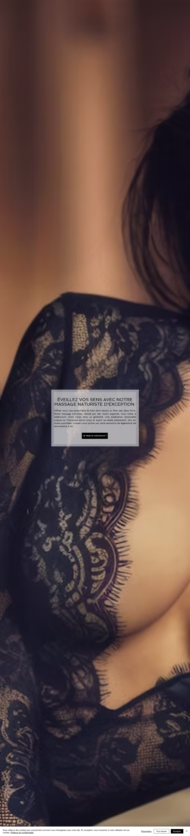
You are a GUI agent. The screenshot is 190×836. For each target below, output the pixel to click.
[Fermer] (186, 831)
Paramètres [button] (146, 831)
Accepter (177, 831)
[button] (182, 386)
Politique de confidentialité (22, 832)
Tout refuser (161, 831)
